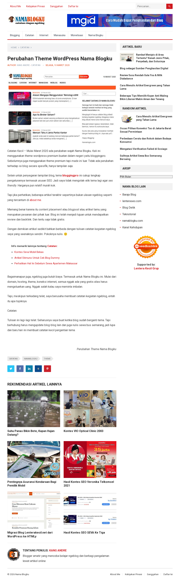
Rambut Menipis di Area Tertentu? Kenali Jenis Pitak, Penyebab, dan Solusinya (152, 58)
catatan (13, 359)
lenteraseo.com (131, 201)
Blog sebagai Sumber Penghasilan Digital (144, 68)
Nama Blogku (95, 35)
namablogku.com (132, 220)
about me (35, 200)
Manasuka (59, 35)
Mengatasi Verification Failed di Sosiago (143, 148)
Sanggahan (56, 6)
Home (14, 47)
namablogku (30, 359)
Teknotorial (129, 214)
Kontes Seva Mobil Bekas (29, 252)
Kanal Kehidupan (132, 227)
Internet (44, 35)
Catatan (29, 35)
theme (47, 359)
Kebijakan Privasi (35, 6)
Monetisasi (77, 35)
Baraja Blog (129, 194)
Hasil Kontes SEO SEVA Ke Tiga (84, 532)
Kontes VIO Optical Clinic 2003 (83, 431)
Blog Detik (128, 207)
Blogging (15, 35)
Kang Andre (23, 65)
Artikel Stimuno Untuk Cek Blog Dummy (37, 257)
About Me (15, 6)
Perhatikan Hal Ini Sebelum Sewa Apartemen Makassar (46, 263)
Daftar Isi (73, 6)
